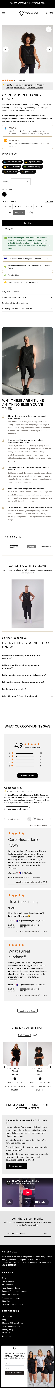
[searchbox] (15, 819)
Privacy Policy (7, 1330)
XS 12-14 (7, 207)
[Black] (15, 1078)
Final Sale (6, 1301)
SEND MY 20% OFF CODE (14, 1372)
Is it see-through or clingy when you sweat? (23, 682)
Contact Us (6, 1336)
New (4, 1278)
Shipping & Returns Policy (12, 1323)
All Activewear (7, 1285)
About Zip (6, 1333)
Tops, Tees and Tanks (11, 1288)
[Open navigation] (7, 13)
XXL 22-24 (19, 213)
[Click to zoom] (49, 29)
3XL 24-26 (31, 213)
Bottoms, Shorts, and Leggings (14, 1291)
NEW (35, 1035)
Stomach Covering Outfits (12, 1304)
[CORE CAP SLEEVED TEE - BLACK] (15, 1054)
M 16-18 (28, 207)
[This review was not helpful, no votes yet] (44, 882)
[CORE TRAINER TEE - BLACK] (40, 1054)
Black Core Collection (10, 1295)
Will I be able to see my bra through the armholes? (21, 656)
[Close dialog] (52, 1347)
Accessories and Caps (11, 1298)
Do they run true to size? (14, 689)
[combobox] (40, 825)
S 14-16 (18, 207)
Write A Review (27, 775)
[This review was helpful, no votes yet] (39, 882)
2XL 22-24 (21, 1086)
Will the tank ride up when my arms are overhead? (20, 666)
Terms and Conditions (11, 1326)
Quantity (5, 182)
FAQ (4, 1320)
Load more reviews (27, 1011)
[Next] (49, 49)
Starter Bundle (8, 1281)
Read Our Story (16, 1166)
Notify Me (9, 229)
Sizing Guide (7, 1316)
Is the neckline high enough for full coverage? (24, 675)
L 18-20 (39, 207)
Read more (13, 868)
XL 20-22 (7, 213)
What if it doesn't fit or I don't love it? (19, 696)
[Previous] (6, 49)
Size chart (49, 201)
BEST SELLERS (24, 1035)
